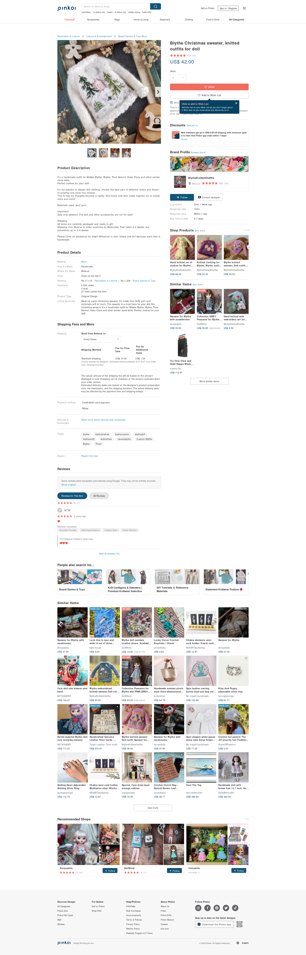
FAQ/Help (130, 906)
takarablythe (124, 439)
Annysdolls (176, 323)
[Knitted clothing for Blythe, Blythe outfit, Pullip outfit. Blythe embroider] (209, 247)
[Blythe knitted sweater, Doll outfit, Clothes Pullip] (236, 247)
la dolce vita (120, 12)
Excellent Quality (68, 530)
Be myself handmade (197, 696)
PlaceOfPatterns (227, 744)
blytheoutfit (89, 439)
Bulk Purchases (133, 911)
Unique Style (111, 530)
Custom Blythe (144, 439)
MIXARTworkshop (195, 647)
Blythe (86, 443)
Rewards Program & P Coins (139, 933)
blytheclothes (102, 434)
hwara (110, 12)
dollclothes (106, 439)
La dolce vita (99, 12)
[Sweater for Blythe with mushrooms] (72, 622)
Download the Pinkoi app (216, 924)
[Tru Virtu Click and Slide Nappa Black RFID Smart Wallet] (182, 345)
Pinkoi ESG (166, 915)
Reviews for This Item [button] (72, 495)
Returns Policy (133, 929)
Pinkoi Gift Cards (65, 915)
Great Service (130, 530)
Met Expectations (90, 530)
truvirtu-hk (175, 368)
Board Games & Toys (129, 36)
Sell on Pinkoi (207, 8)
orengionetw (128, 792)
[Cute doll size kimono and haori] (72, 671)
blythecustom (122, 434)
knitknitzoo (159, 696)
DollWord (202, 323)
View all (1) (192, 125)
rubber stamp (134, 12)
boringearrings (226, 696)
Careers (164, 924)
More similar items (209, 381)
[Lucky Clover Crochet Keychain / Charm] (169, 622)
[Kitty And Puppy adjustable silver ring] (233, 671)
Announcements (133, 915)
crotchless (86, 12)
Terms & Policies (134, 920)
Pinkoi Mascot (167, 920)
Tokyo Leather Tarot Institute (105, 744)
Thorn (98, 443)
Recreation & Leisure (68, 36)
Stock (173, 71)
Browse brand (198, 152)
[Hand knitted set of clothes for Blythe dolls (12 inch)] (182, 247)
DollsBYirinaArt (226, 792)
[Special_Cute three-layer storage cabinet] (137, 767)
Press (163, 911)
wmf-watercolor (194, 792)
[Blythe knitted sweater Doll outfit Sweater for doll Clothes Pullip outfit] (137, 719)
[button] (182, 197)
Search (155, 6)
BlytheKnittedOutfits (180, 269)
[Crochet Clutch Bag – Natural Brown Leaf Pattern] (169, 767)
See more (200, 230)
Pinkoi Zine (62, 911)
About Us (165, 906)
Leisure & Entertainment (99, 36)
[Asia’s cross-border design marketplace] (66, 8)
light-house (95, 647)
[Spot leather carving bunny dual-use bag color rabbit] (201, 671)
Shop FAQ (96, 911)
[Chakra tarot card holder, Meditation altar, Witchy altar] (105, 767)
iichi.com (165, 929)
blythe (86, 434)
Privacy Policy (133, 924)
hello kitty (146, 12)
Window (61, 924)
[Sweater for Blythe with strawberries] (182, 301)
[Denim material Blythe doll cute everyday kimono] (72, 719)
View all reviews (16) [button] (109, 553)
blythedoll (140, 434)
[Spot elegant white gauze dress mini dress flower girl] (201, 719)
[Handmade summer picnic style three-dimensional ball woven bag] (169, 671)
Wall (59, 920)
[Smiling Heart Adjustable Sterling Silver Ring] (72, 767)
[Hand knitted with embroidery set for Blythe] (236, 301)
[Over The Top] (201, 767)
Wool (144, 36)
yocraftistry (160, 647)
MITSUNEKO (64, 696)
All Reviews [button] (99, 495)
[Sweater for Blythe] (233, 622)
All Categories (63, 906)
